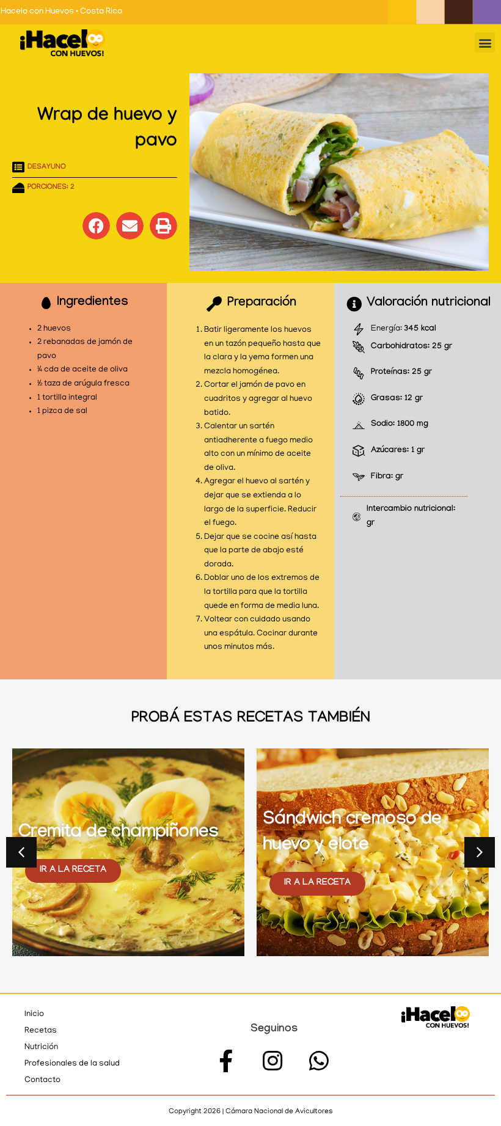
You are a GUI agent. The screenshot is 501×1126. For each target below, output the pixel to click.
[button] (485, 42)
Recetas (40, 1031)
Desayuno (46, 167)
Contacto (42, 1080)
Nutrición (41, 1047)
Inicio (34, 1014)
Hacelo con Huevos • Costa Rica (61, 11)
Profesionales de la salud (72, 1064)
